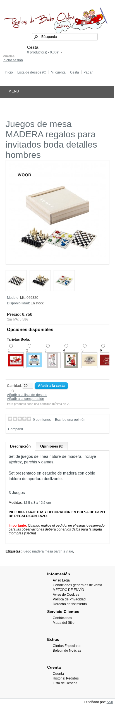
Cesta (74, 72)
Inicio (9, 72)
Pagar (88, 72)
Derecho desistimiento (70, 604)
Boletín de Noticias (67, 650)
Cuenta (58, 674)
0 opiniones (42, 420)
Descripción (20, 446)
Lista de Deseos (65, 683)
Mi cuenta (58, 72)
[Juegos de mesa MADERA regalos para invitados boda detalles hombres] (57, 259)
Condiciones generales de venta (77, 585)
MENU (13, 91)
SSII (110, 702)
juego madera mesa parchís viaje (48, 551)
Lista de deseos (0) (31, 72)
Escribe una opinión (70, 420)
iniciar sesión (13, 60)
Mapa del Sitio (64, 623)
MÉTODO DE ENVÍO (68, 590)
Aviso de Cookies (66, 595)
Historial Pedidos (66, 678)
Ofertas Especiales (67, 646)
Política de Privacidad (69, 599)
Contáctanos (62, 618)
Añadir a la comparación (25, 399)
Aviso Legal (62, 580)
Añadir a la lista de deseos (27, 395)
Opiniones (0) (51, 446)
